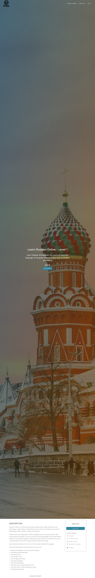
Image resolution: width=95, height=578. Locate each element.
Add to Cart (47, 268)
